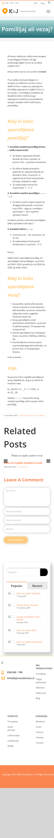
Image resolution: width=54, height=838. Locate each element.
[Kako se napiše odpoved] (11, 593)
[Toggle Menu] (48, 11)
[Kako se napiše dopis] (11, 630)
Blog (38, 698)
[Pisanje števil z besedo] (11, 605)
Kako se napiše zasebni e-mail (23, 463)
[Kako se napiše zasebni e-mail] (27, 455)
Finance (39, 732)
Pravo (38, 726)
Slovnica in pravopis (26, 415)
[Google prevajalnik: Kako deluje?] (11, 616)
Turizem (40, 742)
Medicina (40, 721)
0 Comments (39, 415)
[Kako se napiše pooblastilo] (11, 642)
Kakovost (40, 687)
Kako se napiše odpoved (28, 593)
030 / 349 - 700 (11, 3)
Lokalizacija (13, 740)
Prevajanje (13, 721)
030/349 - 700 (14, 672)
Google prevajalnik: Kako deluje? (28, 618)
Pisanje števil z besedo (27, 605)
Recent (37, 586)
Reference (41, 693)
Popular (16, 586)
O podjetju (41, 673)
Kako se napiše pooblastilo (29, 641)
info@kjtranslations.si (20, 678)
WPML (11, 746)
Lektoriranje (13, 735)
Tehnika (39, 737)
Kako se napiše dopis (26, 630)
